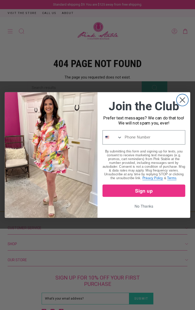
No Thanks (144, 206)
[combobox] (112, 137)
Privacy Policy (152, 178)
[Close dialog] (182, 100)
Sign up (143, 190)
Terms (171, 178)
